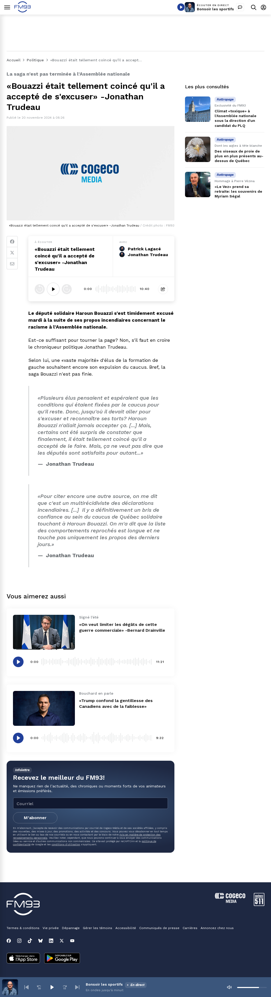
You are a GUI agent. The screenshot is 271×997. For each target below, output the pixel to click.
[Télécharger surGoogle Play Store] (62, 958)
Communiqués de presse (159, 928)
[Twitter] (12, 252)
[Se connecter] (263, 7)
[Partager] (163, 289)
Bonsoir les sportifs (215, 9)
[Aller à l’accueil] (22, 10)
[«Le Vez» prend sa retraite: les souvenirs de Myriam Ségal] (197, 184)
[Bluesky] (40, 941)
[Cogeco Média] (230, 901)
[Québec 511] (259, 904)
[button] (26, 987)
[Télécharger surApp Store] (23, 958)
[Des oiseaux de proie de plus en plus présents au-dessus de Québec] (197, 149)
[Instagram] (19, 941)
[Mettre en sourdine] (229, 987)
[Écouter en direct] (181, 7)
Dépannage (71, 928)
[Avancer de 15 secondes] (67, 289)
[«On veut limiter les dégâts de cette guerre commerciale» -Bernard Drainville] (44, 632)
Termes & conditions (23, 928)
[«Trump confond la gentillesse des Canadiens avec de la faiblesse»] (44, 708)
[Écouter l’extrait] (53, 289)
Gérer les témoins (97, 928)
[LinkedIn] (51, 941)
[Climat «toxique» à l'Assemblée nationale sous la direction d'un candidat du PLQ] (197, 109)
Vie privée (51, 928)
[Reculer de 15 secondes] (40, 289)
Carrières (190, 928)
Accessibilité (125, 928)
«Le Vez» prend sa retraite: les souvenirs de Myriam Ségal (238, 191)
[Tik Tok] (30, 941)
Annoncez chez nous (217, 928)
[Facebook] (12, 241)
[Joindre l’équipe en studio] (240, 7)
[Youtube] (72, 941)
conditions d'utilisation (66, 844)
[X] (62, 941)
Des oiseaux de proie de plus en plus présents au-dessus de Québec (239, 156)
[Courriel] (12, 263)
